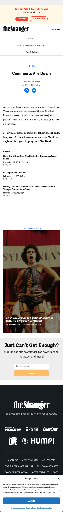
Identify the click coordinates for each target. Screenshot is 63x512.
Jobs (55, 472)
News (30, 38)
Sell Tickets (48, 460)
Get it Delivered (40, 472)
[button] (58, 478)
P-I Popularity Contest (14, 172)
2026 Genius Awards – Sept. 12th (31, 45)
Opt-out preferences (18, 508)
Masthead (13, 460)
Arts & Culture (32, 52)
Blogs (31, 66)
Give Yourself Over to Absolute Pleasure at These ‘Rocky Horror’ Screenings (29, 319)
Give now (22, 19)
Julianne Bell (14, 325)
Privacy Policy (31, 508)
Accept (31, 501)
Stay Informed (39, 19)
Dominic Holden (31, 81)
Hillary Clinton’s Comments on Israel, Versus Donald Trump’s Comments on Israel (29, 187)
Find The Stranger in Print (19, 466)
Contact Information (44, 508)
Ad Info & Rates (30, 460)
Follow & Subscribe (47, 466)
